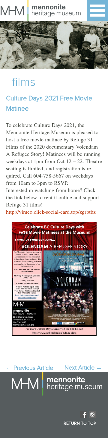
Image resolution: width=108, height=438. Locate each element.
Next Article (83, 367)
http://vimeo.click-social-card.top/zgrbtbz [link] (51, 211)
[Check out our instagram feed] (92, 414)
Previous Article (29, 368)
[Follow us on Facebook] (83, 414)
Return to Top (80, 423)
